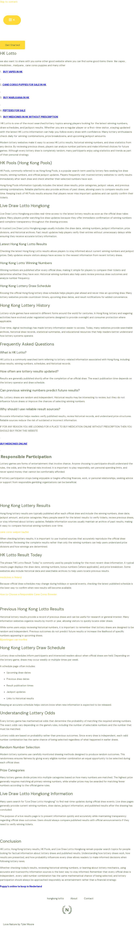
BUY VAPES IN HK (13, 71)
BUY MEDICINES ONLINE (13, 443)
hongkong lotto (55, 898)
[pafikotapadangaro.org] (11, 11)
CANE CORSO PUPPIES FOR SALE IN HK (24, 84)
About (73, 898)
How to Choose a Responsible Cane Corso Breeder (28, 594)
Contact (88, 898)
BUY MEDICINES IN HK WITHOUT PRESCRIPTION (30, 116)
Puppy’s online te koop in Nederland (21, 886)
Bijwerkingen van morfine (13, 639)
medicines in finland (11, 577)
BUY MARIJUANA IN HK (16, 97)
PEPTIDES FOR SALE (14, 110)
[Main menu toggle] (12, 20)
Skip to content (9, 1)
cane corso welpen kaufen (14, 532)
